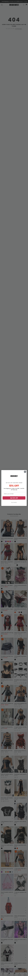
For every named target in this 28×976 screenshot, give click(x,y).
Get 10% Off (14, 498)
